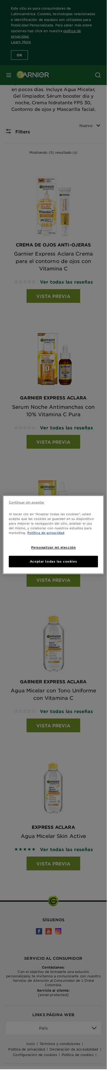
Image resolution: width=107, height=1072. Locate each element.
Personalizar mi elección (53, 547)
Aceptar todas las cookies (53, 561)
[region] (53, 534)
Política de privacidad (45, 532)
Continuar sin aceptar (26, 502)
